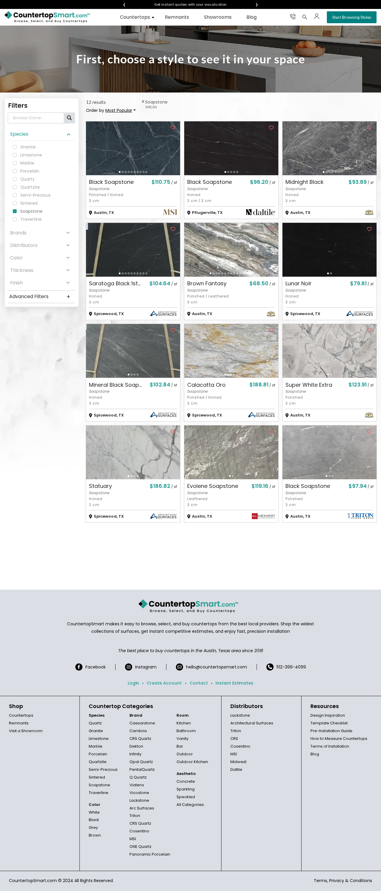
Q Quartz (138, 777)
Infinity (135, 754)
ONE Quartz (140, 846)
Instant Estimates (234, 683)
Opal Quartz (141, 762)
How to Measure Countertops (338, 738)
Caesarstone (142, 723)
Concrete (186, 781)
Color (16, 257)
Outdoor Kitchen (192, 762)
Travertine (98, 793)
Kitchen (184, 723)
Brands (18, 232)
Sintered (97, 777)
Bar (180, 746)
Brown (95, 835)
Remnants (177, 17)
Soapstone (99, 785)
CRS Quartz (140, 738)
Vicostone (139, 793)
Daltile (236, 769)
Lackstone (139, 800)
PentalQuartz (142, 769)
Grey (93, 827)
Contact (199, 683)
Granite (96, 731)
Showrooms (218, 17)
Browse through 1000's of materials (185, 4)
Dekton (136, 746)
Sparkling (186, 789)
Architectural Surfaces (251, 723)
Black (94, 820)
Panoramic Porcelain (149, 854)
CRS (234, 738)
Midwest (238, 762)
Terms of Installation (329, 746)
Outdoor (185, 754)
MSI (132, 839)
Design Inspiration (327, 715)
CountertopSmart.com (33, 881)
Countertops (135, 17)
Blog (251, 17)
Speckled (186, 797)
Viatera (136, 785)
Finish (16, 282)
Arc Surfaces (141, 808)
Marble (95, 746)
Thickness (21, 270)
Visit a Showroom (26, 731)
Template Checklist (329, 723)
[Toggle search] (304, 17)
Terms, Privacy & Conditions (343, 881)
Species (19, 134)
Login (133, 683)
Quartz (95, 723)
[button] (120, 172)
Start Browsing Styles (351, 17)
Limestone (99, 738)
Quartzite (98, 762)
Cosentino (139, 831)
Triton (134, 815)
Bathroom (186, 731)
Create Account (164, 683)
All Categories (190, 804)
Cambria (138, 731)
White (94, 812)
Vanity (182, 738)
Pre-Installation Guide (331, 731)
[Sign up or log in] (316, 16)
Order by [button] (109, 110)
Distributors (24, 245)
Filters (18, 105)
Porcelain (98, 754)
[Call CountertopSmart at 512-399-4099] (292, 16)
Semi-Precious (103, 769)
